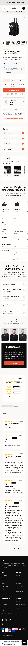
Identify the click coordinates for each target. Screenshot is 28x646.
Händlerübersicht (20, 602)
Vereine (3, 583)
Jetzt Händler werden (21, 604)
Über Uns (18, 575)
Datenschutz (4, 607)
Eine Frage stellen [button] (14, 396)
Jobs (17, 594)
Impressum (4, 602)
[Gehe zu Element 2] (8, 43)
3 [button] (14, 548)
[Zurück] (1, 2)
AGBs (2, 610)
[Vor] (26, 2)
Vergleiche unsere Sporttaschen (16, 118)
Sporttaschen (4, 575)
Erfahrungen (4, 586)
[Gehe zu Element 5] (23, 43)
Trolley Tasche (10, 11)
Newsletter (18, 583)
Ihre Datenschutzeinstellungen (15, 641)
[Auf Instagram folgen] (6, 620)
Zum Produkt (21, 101)
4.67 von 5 (17, 381)
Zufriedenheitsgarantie (6, 614)
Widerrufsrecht (5, 604)
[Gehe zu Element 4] (18, 43)
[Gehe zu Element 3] (13, 43)
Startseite (3, 11)
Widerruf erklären (21, 609)
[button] (6, 49)
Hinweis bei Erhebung (8, 644)
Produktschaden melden (20, 587)
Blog (2, 589)
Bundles (3, 578)
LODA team (17, 209)
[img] (8, 421)
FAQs (17, 578)
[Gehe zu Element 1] (3, 43)
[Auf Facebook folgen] (2, 620)
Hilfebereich (18, 276)
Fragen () (16, 406)
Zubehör (3, 580)
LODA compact (5, 209)
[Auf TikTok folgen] (10, 620)
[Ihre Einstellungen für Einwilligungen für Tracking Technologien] (2, 643)
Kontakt (18, 580)
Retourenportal (19, 591)
